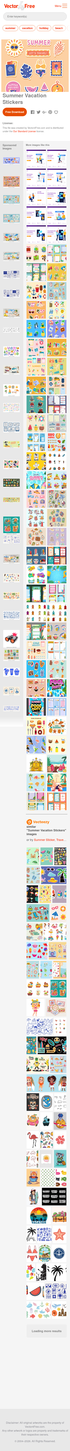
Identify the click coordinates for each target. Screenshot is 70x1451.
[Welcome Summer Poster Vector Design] (36, 480)
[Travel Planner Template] (56, 650)
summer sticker (44, 839)
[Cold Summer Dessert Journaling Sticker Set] (36, 650)
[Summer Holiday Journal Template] (36, 272)
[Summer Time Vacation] (36, 366)
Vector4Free (19, 5)
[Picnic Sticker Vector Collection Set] (36, 726)
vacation (27, 28)
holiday (44, 28)
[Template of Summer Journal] (36, 631)
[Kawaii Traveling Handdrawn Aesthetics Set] (36, 518)
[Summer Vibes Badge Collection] (36, 574)
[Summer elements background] (56, 726)
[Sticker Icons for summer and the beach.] (38, 913)
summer (10, 28)
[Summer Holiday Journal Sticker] (36, 329)
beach (59, 28)
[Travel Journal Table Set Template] (56, 707)
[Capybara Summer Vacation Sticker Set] (11, 525)
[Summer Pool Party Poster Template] (56, 688)
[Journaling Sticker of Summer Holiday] (36, 310)
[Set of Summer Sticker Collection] (56, 631)
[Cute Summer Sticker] (36, 423)
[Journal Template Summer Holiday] (36, 801)
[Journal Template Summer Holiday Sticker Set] (56, 310)
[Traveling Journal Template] (56, 555)
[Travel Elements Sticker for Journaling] (36, 404)
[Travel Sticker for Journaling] (36, 499)
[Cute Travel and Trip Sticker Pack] (56, 329)
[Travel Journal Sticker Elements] (56, 366)
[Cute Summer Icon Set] (56, 461)
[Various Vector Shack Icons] (36, 612)
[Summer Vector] (36, 763)
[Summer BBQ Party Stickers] (36, 688)
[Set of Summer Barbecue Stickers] (56, 442)
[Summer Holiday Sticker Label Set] (56, 272)
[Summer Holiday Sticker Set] (56, 347)
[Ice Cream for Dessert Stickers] (56, 669)
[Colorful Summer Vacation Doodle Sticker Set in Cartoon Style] (11, 355)
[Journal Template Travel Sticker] (56, 423)
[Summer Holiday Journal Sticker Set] (36, 347)
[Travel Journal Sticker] (56, 385)
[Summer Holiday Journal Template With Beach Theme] (36, 442)
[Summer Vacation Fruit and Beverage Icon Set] (56, 744)
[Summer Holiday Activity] (56, 782)
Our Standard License (24, 131)
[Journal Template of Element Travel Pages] (56, 801)
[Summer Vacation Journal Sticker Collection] (56, 253)
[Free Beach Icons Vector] (36, 291)
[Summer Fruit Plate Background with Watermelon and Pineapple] (56, 763)
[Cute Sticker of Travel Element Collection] (36, 253)
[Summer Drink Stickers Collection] (56, 480)
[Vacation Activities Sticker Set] (36, 555)
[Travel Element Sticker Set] (36, 385)
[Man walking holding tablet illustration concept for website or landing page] (56, 158)
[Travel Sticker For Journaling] (56, 499)
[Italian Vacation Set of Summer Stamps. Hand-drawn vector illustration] (11, 657)
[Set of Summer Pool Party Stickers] (36, 461)
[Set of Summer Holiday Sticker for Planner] (36, 669)
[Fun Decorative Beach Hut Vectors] (56, 612)
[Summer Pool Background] (56, 574)
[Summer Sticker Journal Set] (56, 291)
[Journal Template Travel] (56, 404)
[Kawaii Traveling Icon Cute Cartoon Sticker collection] (56, 518)
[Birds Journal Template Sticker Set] (36, 744)
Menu (58, 6)
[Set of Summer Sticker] (36, 782)
